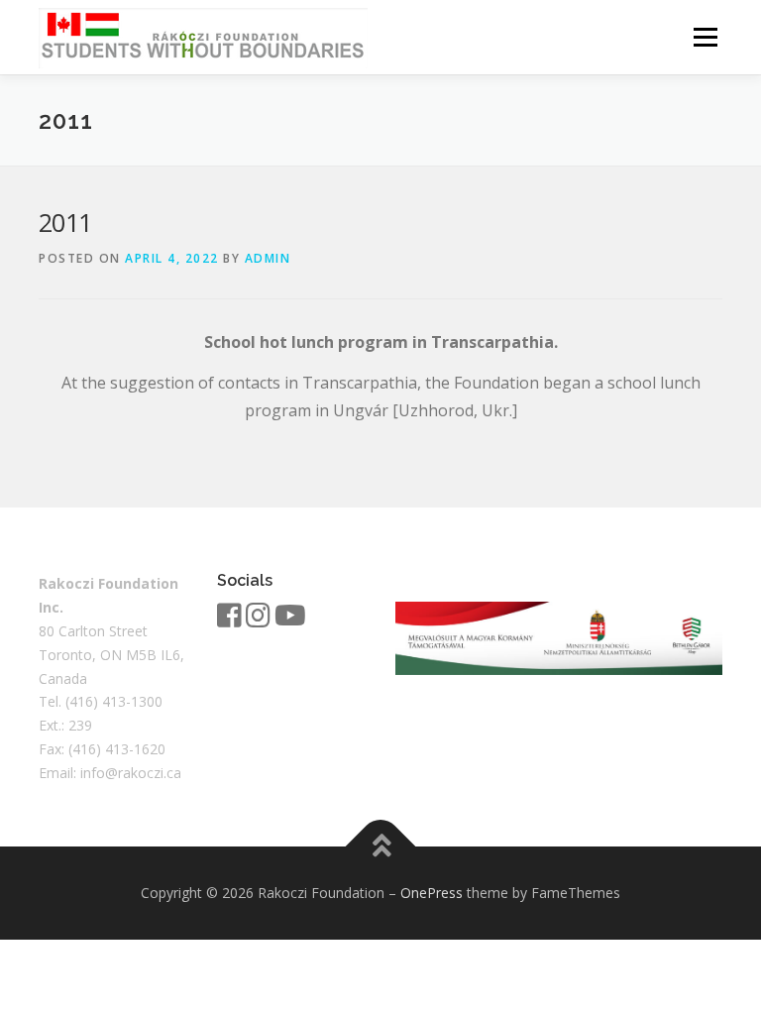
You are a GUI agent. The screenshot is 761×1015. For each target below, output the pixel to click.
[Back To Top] (381, 847)
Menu (705, 37)
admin (268, 258)
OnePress (431, 892)
